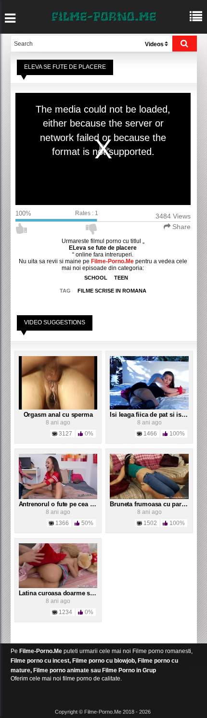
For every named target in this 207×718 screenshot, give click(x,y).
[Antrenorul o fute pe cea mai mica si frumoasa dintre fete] (58, 476)
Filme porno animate (61, 670)
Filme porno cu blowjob (103, 660)
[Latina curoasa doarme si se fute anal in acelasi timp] (58, 565)
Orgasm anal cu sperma (58, 414)
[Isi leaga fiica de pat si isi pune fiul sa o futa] (149, 382)
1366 (62, 523)
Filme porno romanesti (161, 651)
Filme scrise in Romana (112, 291)
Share (180, 227)
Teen (121, 278)
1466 (150, 433)
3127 (65, 433)
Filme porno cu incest (40, 660)
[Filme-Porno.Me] (103, 15)
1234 (65, 612)
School (95, 278)
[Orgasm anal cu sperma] (58, 382)
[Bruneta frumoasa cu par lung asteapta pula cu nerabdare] (149, 476)
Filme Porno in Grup (129, 670)
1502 (150, 523)
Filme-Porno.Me (40, 651)
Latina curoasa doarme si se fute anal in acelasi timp (95, 593)
